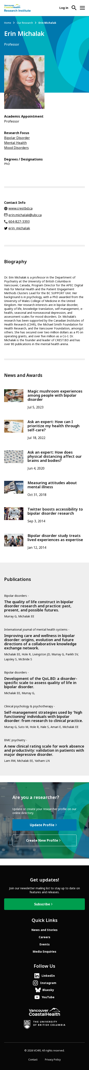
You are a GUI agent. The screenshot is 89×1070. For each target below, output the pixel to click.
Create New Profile (42, 840)
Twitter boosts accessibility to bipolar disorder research (55, 511)
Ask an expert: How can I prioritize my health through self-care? (53, 426)
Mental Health (15, 142)
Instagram (48, 983)
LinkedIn (48, 976)
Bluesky (48, 990)
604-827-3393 (19, 221)
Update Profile (42, 825)
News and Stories (44, 930)
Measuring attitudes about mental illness (52, 485)
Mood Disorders (16, 147)
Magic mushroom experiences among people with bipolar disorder (55, 395)
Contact (32, 1060)
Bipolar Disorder (17, 138)
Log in (63, 8)
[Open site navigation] (82, 7)
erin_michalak (19, 228)
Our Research (25, 23)
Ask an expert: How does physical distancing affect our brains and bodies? (55, 456)
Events (45, 944)
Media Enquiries (44, 952)
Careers (44, 937)
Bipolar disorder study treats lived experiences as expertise (55, 538)
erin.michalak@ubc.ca (25, 215)
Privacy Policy (53, 1060)
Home (7, 23)
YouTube (48, 997)
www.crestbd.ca (20, 208)
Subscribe (42, 904)
